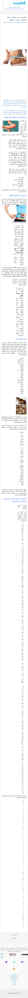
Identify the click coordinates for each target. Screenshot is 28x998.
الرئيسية (14, 974)
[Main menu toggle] (3, 2)
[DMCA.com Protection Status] (24, 954)
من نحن (14, 982)
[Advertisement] (14, 36)
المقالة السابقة (14, 934)
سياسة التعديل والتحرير (14, 975)
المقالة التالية (14, 938)
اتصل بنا (14, 984)
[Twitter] (14, 962)
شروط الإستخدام (14, 979)
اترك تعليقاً (24, 22)
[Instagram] (6, 962)
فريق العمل (14, 980)
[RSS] (13, 969)
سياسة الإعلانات (14, 977)
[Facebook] (22, 962)
